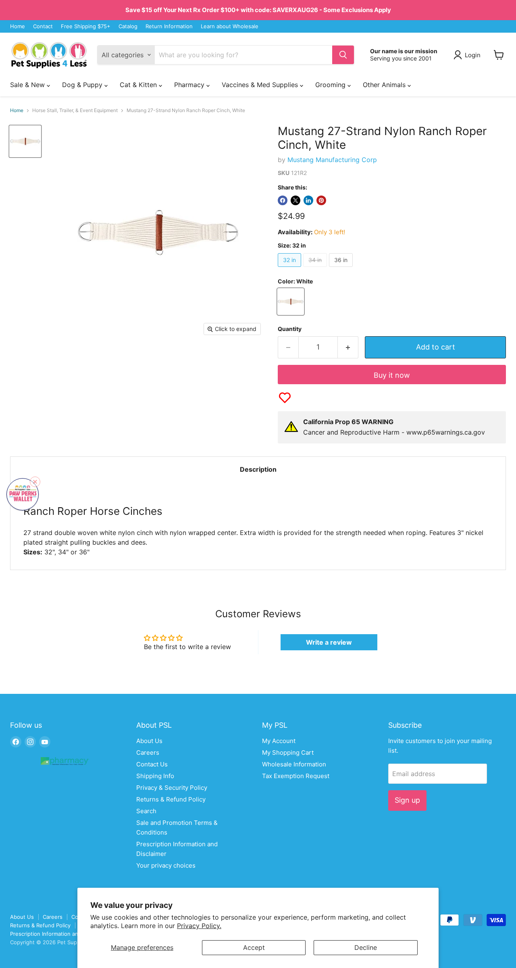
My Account (278, 741)
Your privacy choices (166, 865)
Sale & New (28, 85)
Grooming (331, 85)
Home (17, 26)
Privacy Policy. (199, 926)
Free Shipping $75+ (85, 26)
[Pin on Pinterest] (321, 200)
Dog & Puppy (83, 85)
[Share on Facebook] (282, 200)
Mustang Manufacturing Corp (332, 160)
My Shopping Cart (288, 752)
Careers (147, 752)
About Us (149, 741)
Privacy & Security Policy (171, 787)
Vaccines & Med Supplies (261, 85)
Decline (365, 947)
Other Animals (385, 85)
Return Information (169, 26)
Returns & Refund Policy (171, 799)
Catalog (128, 26)
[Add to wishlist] (285, 398)
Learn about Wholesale (229, 26)
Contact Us (152, 764)
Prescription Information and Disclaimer (59, 934)
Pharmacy (190, 85)
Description (258, 469)
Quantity (290, 329)
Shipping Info (155, 776)
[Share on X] (295, 200)
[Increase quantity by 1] (348, 347)
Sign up (407, 800)
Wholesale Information (294, 764)
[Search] (343, 55)
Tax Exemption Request (295, 776)
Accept (254, 947)
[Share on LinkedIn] (308, 200)
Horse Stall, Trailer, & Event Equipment (75, 110)
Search (146, 811)
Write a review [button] (329, 642)
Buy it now (392, 375)
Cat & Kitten (139, 85)
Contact (43, 26)
